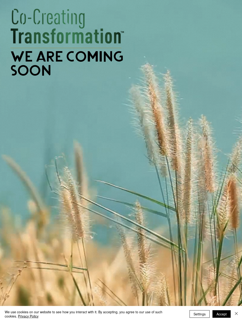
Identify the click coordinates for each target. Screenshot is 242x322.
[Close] (236, 314)
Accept (221, 314)
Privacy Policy (28, 316)
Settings (200, 314)
